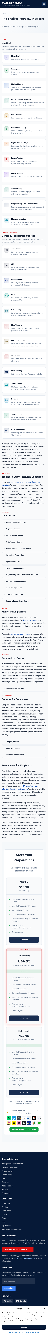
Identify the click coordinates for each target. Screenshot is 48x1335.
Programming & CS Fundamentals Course (22, 575)
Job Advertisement (13, 748)
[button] (45, 1308)
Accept (24, 1327)
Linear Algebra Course (14, 594)
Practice (5, 1207)
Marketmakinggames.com (12, 1229)
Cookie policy (7, 1175)
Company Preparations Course (17, 601)
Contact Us (35, 1332)
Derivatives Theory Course (16, 555)
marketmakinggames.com (20, 634)
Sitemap (5, 1189)
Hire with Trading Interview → (17, 1249)
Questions (6, 1203)
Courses (5, 1214)
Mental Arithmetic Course (16, 522)
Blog (3, 1178)
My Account (6, 1226)
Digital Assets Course (14, 562)
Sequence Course (13, 529)
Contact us (6, 1193)
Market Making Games (14, 535)
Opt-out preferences (15, 1332)
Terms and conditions (10, 1167)
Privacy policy (7, 1171)
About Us (5, 1182)
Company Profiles (12, 742)
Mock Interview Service (15, 689)
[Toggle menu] (44, 4)
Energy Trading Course (15, 568)
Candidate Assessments (15, 755)
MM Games (6, 1211)
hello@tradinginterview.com (12, 1164)
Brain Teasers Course (14, 542)
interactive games (30, 620)
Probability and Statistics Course (18, 549)
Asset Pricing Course (14, 588)
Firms (4, 1218)
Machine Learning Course (16, 581)
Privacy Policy (26, 1332)
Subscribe (24, 940)
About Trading (7, 1186)
